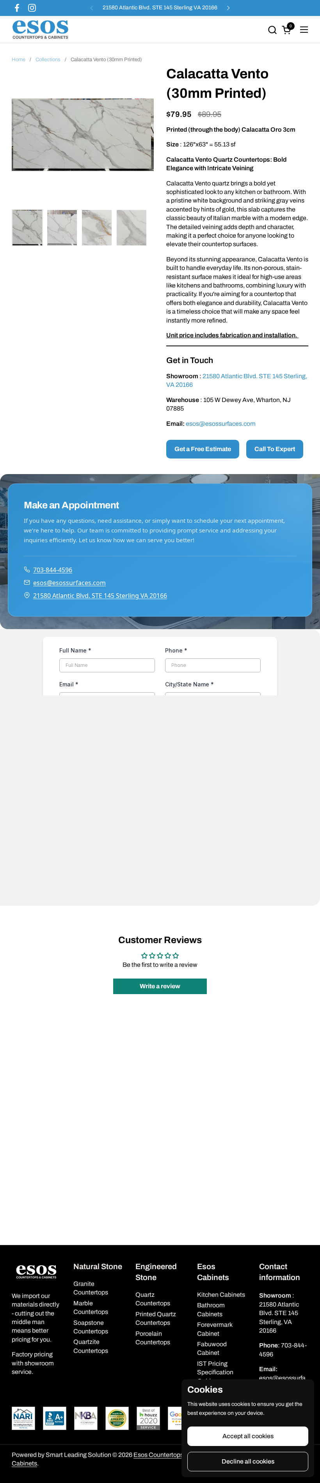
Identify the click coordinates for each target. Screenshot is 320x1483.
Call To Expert (274, 449)
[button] (272, 30)
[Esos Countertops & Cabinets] (40, 29)
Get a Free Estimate (202, 449)
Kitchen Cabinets (221, 1294)
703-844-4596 (52, 570)
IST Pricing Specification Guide (215, 1372)
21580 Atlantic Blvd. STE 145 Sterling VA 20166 (160, 8)
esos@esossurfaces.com (221, 423)
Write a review (160, 986)
